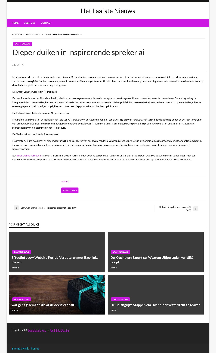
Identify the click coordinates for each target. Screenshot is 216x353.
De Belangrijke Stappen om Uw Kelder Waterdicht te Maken (155, 305)
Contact (46, 23)
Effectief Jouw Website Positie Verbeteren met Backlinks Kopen (55, 259)
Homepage (17, 34)
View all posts (70, 190)
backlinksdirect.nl (59, 329)
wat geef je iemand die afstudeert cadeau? (43, 305)
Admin (113, 267)
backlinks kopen (37, 329)
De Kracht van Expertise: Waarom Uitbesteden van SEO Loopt (152, 259)
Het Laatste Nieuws (108, 11)
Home (15, 23)
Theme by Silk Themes (25, 348)
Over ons (29, 23)
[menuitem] (15, 23)
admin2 (16, 65)
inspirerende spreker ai (29, 155)
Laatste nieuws (33, 34)
